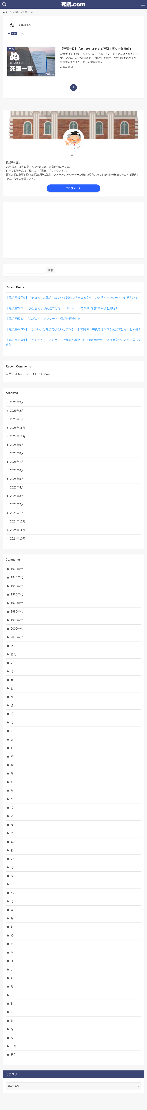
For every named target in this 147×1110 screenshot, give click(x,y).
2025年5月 (17, 478)
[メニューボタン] (142, 4)
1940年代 (17, 577)
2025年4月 (17, 487)
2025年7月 (17, 461)
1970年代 (17, 602)
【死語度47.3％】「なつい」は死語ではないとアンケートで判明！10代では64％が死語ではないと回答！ (73, 329)
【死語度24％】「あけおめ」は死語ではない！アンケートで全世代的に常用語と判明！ (62, 308)
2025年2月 (17, 504)
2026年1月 (17, 419)
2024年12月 (17, 521)
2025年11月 (17, 427)
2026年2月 (17, 410)
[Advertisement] (73, 230)
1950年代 (17, 586)
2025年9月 (17, 444)
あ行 (13, 654)
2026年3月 (17, 402)
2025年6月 (17, 470)
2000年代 (17, 628)
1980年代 (17, 611)
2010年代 (17, 637)
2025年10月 (17, 436)
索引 (13, 1054)
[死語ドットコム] (73, 4)
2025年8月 (17, 453)
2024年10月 (17, 538)
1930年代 (17, 568)
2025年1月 (17, 513)
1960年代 (17, 594)
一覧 (13, 1046)
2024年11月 (17, 529)
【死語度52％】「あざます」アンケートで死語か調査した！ (45, 318)
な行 (14, 33)
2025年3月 (17, 495)
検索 (50, 270)
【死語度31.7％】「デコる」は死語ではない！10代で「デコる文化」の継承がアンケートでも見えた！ (72, 297)
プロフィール (73, 188)
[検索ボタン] (4, 4)
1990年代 (17, 620)
